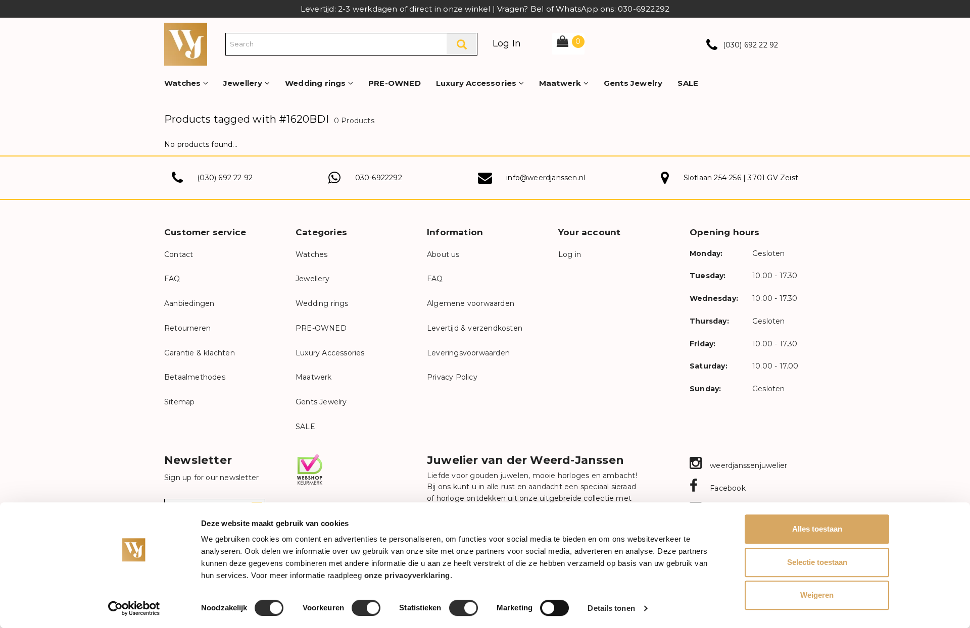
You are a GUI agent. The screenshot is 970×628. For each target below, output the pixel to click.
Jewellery (244, 83)
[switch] (366, 608)
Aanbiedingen (189, 303)
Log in (569, 254)
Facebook (727, 488)
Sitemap (179, 401)
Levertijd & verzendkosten (474, 328)
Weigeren (817, 595)
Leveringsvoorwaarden (468, 352)
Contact (178, 254)
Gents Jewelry (633, 83)
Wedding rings (316, 83)
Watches (183, 83)
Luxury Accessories (477, 83)
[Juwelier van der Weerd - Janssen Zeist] (185, 43)
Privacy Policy (452, 377)
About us (443, 254)
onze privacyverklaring (407, 575)
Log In (507, 43)
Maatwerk (561, 83)
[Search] (462, 44)
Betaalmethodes (194, 377)
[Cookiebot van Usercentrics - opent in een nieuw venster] (134, 608)
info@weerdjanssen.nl (545, 177)
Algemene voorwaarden (470, 303)
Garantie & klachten (199, 352)
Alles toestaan (817, 529)
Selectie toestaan (817, 562)
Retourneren (187, 328)
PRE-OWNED (394, 83)
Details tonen (611, 608)
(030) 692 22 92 (751, 44)
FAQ (172, 278)
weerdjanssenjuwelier (747, 465)
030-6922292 (378, 177)
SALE (687, 83)
